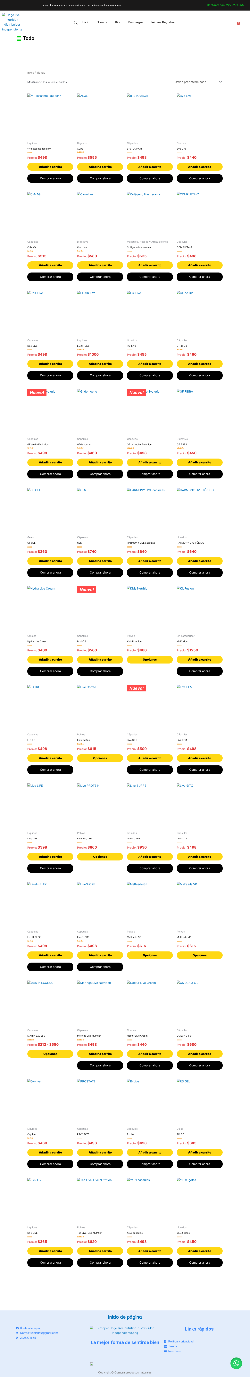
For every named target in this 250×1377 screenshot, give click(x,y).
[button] (11, 38)
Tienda (102, 22)
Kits (117, 22)
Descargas (135, 22)
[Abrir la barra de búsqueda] (76, 22)
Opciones (150, 659)
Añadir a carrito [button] (50, 167)
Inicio (85, 22)
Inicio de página (125, 1317)
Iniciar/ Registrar (163, 22)
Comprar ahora (50, 178)
